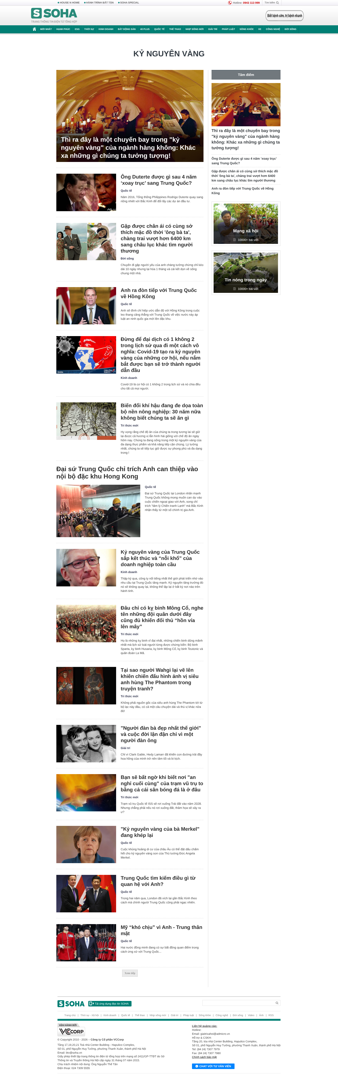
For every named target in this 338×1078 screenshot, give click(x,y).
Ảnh (261, 1015)
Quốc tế (159, 29)
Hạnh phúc (63, 29)
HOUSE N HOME (70, 2)
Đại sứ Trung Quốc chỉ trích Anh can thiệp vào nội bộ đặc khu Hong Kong (127, 472)
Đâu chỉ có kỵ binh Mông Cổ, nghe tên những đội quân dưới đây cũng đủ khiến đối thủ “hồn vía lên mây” (162, 617)
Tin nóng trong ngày (246, 280)
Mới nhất (46, 29)
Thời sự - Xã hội (89, 1015)
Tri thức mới (129, 425)
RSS (271, 1015)
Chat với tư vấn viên (215, 1066)
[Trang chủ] (54, 15)
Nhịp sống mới (194, 29)
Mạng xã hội (245, 231)
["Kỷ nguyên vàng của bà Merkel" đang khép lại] (86, 844)
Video (251, 1015)
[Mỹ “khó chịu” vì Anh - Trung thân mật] (86, 943)
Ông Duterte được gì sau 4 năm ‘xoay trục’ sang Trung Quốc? (159, 180)
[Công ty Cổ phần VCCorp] (113, 1029)
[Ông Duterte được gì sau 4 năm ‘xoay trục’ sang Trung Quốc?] (86, 192)
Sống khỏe (247, 29)
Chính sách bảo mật (204, 1057)
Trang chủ (70, 1015)
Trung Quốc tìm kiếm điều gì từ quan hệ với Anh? (158, 881)
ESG (77, 29)
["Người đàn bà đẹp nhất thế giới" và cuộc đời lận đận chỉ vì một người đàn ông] (86, 743)
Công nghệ (273, 29)
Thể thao (175, 29)
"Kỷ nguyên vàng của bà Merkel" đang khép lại (160, 832)
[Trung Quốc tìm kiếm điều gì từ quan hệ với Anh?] (86, 893)
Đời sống (290, 29)
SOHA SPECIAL (129, 2)
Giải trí (212, 29)
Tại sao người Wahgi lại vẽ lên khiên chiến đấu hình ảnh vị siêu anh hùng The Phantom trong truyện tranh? (160, 679)
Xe (259, 29)
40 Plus (145, 29)
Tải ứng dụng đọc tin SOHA (112, 1003)
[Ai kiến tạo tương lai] (283, 15)
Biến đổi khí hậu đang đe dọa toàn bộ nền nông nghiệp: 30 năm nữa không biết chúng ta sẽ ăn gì (162, 412)
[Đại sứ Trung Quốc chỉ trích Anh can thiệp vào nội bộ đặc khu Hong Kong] (98, 511)
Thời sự (89, 29)
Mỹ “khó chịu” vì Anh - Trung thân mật (161, 930)
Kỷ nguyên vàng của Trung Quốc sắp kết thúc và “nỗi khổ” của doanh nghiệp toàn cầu (160, 558)
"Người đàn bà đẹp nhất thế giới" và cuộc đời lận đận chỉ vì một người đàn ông (161, 734)
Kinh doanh (106, 29)
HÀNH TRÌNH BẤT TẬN (100, 2)
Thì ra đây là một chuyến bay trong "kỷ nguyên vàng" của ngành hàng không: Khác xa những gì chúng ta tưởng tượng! (128, 147)
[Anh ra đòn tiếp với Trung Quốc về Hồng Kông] (86, 306)
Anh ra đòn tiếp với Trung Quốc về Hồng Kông (159, 293)
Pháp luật (228, 29)
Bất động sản (127, 29)
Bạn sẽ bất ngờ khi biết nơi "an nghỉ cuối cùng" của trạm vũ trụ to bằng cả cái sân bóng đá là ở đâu (162, 783)
